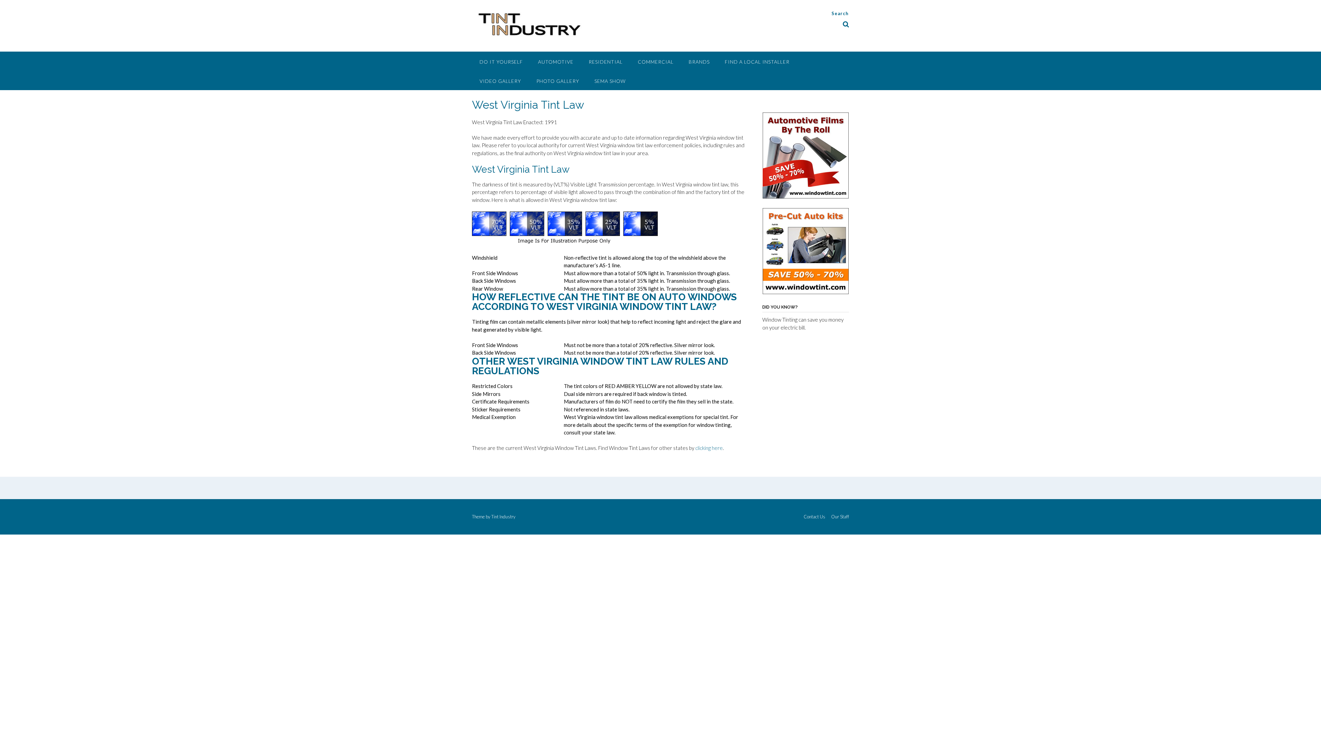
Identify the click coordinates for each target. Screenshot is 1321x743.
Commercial (656, 62)
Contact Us (814, 517)
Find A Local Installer (757, 62)
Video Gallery (500, 81)
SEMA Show (610, 81)
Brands (699, 62)
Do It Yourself (501, 62)
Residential (606, 62)
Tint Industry (503, 516)
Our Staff (840, 517)
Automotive (555, 62)
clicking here (709, 448)
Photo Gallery (557, 81)
